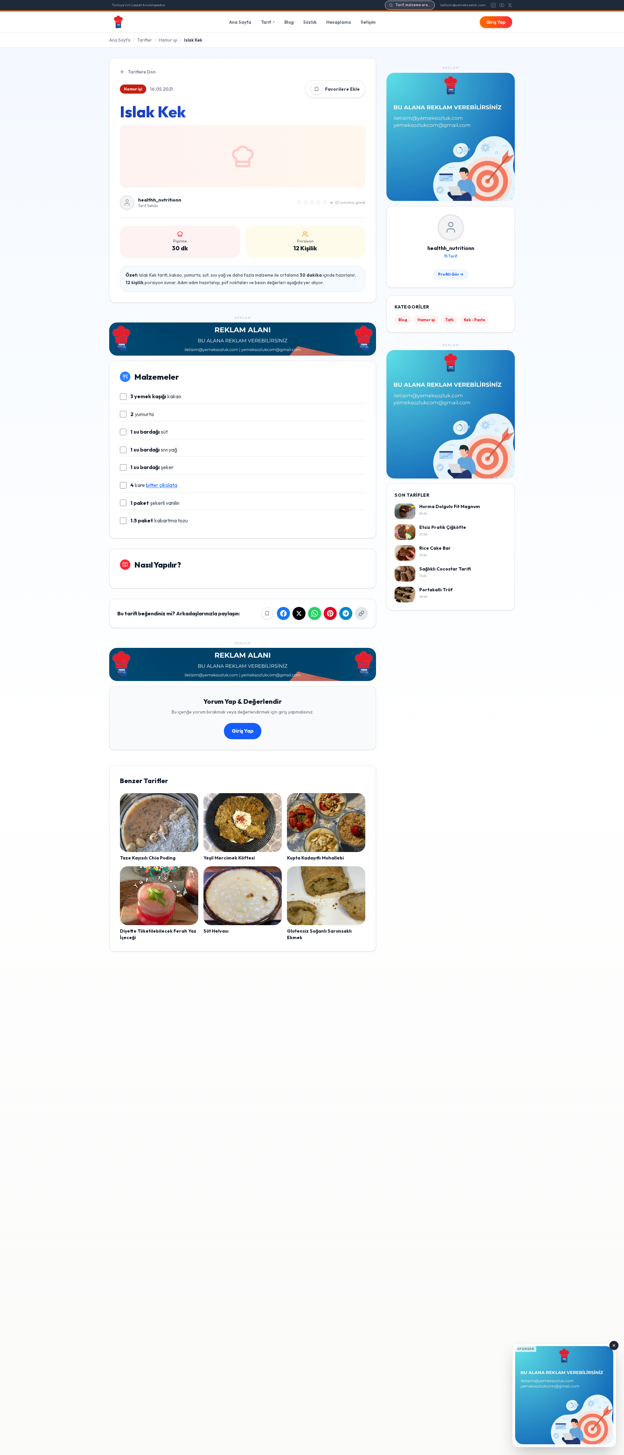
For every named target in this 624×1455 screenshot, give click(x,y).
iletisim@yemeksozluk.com (463, 5)
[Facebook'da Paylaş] (283, 613)
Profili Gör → (450, 274)
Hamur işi (168, 40)
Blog (288, 22)
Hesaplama (338, 22)
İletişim (368, 22)
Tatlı (449, 320)
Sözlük (310, 22)
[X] (510, 5)
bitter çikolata (161, 485)
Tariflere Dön (142, 72)
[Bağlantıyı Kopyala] (361, 613)
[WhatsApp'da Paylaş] (314, 613)
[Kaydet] (316, 89)
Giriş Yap (496, 22)
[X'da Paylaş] (299, 613)
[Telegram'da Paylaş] (345, 613)
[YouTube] (501, 5)
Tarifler (144, 40)
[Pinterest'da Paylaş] (330, 613)
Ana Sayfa (240, 22)
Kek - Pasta (474, 320)
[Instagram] (493, 5)
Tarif (268, 22)
